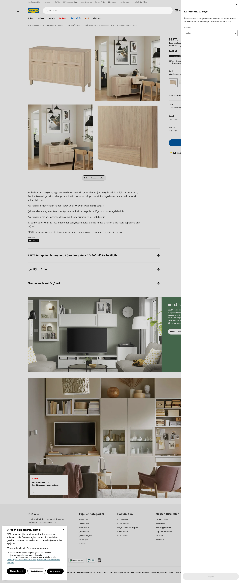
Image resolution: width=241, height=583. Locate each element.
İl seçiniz (187, 27)
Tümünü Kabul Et (16, 571)
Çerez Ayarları (55, 571)
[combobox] (211, 33)
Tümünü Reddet (37, 571)
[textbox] (210, 33)
